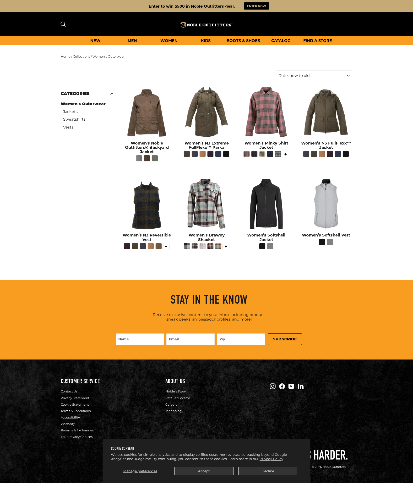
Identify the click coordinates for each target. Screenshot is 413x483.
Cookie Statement (75, 404)
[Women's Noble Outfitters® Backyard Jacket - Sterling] (139, 158)
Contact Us (69, 391)
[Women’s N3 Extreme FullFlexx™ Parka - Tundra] (187, 154)
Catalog (280, 40)
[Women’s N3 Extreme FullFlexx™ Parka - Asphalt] (195, 154)
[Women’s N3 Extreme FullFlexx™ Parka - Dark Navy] (218, 154)
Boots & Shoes (243, 40)
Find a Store (317, 40)
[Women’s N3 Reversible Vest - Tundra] (135, 246)
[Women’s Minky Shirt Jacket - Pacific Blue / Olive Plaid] (270, 154)
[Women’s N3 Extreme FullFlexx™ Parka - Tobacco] (203, 154)
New (95, 40)
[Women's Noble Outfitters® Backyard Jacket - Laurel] (155, 158)
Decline (267, 471)
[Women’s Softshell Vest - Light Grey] (330, 242)
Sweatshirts (74, 119)
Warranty (68, 424)
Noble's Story (175, 391)
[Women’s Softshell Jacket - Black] (262, 246)
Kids (206, 40)
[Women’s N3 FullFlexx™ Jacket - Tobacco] (322, 154)
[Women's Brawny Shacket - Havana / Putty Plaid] (210, 246)
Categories (75, 93)
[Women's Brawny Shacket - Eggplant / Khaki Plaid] (187, 246)
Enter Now (256, 6)
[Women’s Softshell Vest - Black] (322, 242)
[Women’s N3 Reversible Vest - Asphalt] (143, 246)
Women (169, 40)
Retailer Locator (177, 398)
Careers (171, 404)
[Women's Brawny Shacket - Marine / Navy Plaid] (218, 246)
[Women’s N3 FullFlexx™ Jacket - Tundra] (314, 154)
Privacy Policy (271, 459)
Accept (204, 471)
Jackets (70, 111)
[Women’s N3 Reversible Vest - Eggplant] (127, 246)
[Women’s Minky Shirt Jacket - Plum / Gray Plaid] (254, 154)
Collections (81, 56)
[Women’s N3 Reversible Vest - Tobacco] (151, 246)
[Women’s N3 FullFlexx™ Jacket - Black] (346, 154)
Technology (174, 411)
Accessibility (70, 417)
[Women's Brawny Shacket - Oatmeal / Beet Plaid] (203, 246)
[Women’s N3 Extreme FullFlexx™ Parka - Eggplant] (210, 154)
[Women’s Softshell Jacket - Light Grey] (270, 246)
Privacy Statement (75, 398)
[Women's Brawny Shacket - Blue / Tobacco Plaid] (195, 246)
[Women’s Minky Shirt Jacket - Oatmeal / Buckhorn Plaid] (262, 154)
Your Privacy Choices (76, 437)
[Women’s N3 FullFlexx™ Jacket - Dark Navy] (338, 154)
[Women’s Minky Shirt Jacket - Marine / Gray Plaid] (278, 154)
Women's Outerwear (83, 104)
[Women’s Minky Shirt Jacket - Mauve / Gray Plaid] (247, 154)
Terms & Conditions (76, 411)
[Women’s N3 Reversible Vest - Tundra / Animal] (159, 246)
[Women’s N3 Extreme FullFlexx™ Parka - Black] (226, 154)
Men (132, 40)
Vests (68, 127)
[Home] (206, 25)
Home (66, 56)
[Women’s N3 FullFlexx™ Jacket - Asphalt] (306, 154)
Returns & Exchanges (77, 430)
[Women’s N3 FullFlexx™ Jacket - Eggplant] (330, 154)
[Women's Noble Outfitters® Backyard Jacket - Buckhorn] (147, 158)
